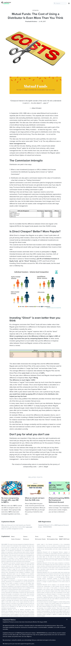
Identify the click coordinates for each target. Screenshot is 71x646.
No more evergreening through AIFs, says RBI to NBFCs (10, 500)
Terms (36, 536)
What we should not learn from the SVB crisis (34, 499)
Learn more (29, 527)
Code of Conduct (15, 539)
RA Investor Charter (40, 539)
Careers (25, 536)
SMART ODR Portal (64, 539)
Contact (61, 536)
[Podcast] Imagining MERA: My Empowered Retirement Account (59, 500)
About (12, 536)
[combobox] (60, 3)
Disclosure (26, 539)
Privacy (49, 536)
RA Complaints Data (52, 539)
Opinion (35, 10)
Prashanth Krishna (31, 21)
